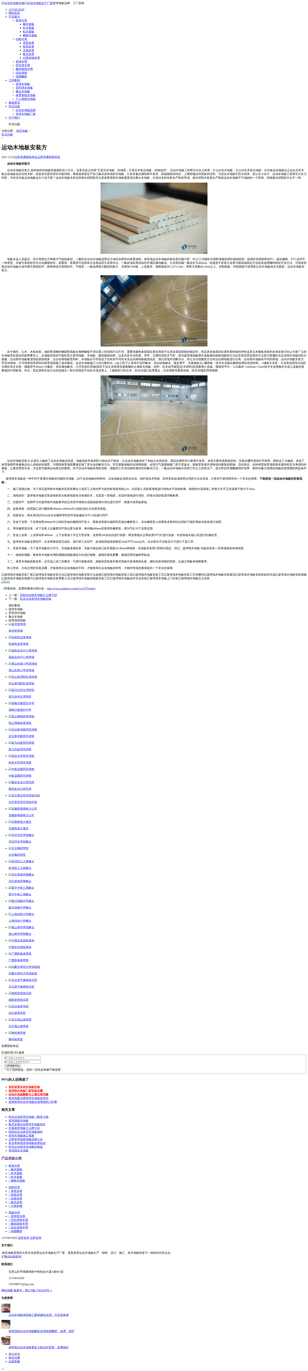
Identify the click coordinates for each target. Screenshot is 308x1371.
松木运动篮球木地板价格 (35, 598)
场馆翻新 (15, 1231)
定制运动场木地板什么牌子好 (38, 595)
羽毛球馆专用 (18, 1220)
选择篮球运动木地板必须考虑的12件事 (33, 1101)
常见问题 (7, 134)
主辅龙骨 (15, 1198)
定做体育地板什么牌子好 (24, 1128)
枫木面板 (15, 1169)
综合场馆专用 (18, 1227)
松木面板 (15, 1176)
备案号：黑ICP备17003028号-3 (33, 1290)
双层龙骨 (15, 1194)
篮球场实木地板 (19, 1150)
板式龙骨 (15, 1202)
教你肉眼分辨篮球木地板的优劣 (28, 1098)
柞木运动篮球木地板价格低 (26, 1146)
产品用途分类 (11, 1158)
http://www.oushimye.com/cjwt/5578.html (70, 588)
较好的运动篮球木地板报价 (26, 1131)
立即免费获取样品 (26, 157)
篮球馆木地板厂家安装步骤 (26, 1090)
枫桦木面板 (17, 1180)
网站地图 (7, 1290)
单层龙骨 (15, 1190)
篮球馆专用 (17, 1216)
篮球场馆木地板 (19, 1120)
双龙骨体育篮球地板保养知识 (27, 1143)
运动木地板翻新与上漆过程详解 (28, 1094)
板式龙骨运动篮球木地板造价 (27, 1124)
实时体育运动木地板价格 (24, 1086)
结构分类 (14, 1187)
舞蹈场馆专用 (18, 1223)
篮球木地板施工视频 (21, 1135)
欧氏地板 (22, 130)
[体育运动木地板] (27, 3)
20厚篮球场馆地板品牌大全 (26, 1139)
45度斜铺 (15, 1205)
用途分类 (14, 1212)
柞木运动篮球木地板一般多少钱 (28, 1116)
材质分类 (14, 1165)
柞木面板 (15, 1173)
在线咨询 (15, 1256)
